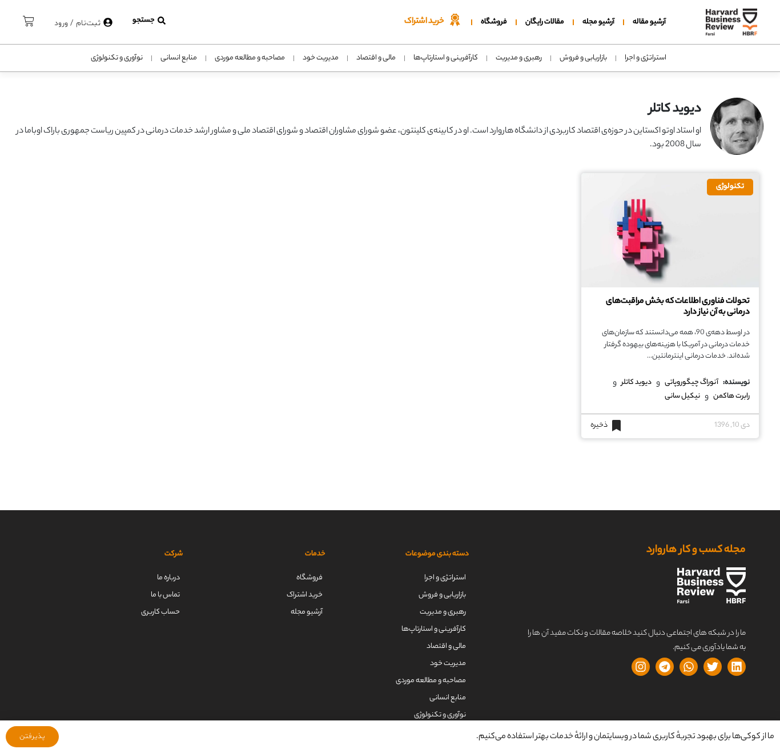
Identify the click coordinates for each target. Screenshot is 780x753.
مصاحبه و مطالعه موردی (250, 58)
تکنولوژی (730, 187)
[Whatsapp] (689, 667)
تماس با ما (165, 595)
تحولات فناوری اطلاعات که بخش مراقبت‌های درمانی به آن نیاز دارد (678, 307)
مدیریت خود (321, 58)
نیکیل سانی (682, 396)
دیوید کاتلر (636, 382)
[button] (149, 21)
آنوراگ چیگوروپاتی (691, 382)
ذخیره (599, 425)
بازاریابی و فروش (583, 58)
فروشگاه (494, 22)
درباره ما (168, 578)
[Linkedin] (736, 667)
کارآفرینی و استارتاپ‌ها (445, 58)
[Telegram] (665, 667)
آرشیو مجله (598, 22)
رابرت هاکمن (731, 396)
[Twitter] (712, 667)
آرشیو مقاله (649, 22)
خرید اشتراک (305, 595)
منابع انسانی (178, 58)
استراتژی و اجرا (645, 58)
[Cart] (28, 19)
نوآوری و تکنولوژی (117, 58)
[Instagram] (641, 667)
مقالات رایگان (544, 22)
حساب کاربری (160, 612)
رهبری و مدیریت (519, 58)
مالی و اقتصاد (376, 58)
